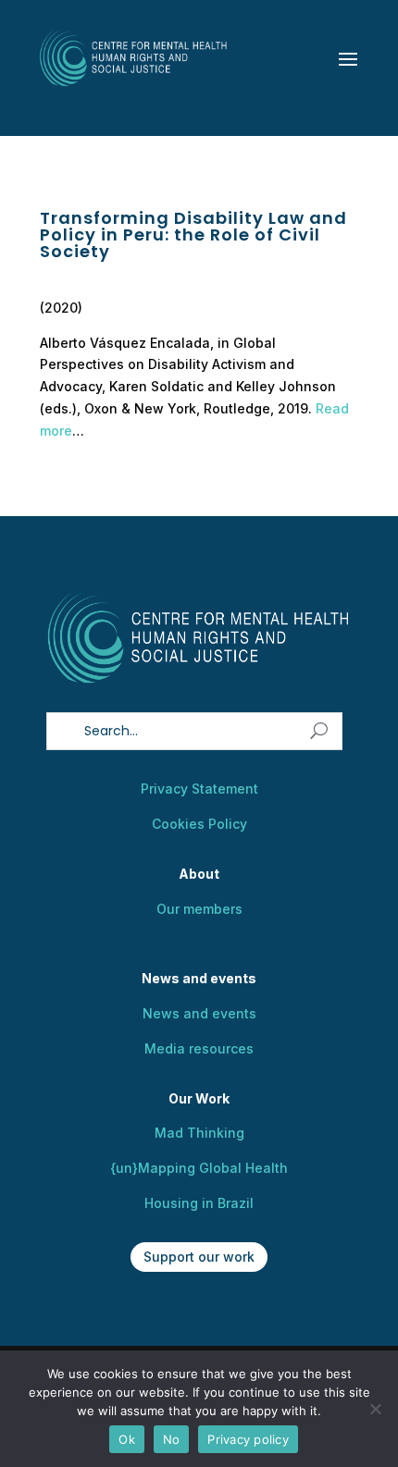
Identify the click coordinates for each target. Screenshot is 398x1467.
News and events (199, 1013)
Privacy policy (248, 1439)
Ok (126, 1439)
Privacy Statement (199, 788)
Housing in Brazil (199, 1203)
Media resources (199, 1048)
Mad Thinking (199, 1132)
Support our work (199, 1256)
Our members (199, 909)
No (171, 1439)
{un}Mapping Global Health (199, 1168)
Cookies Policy (199, 824)
